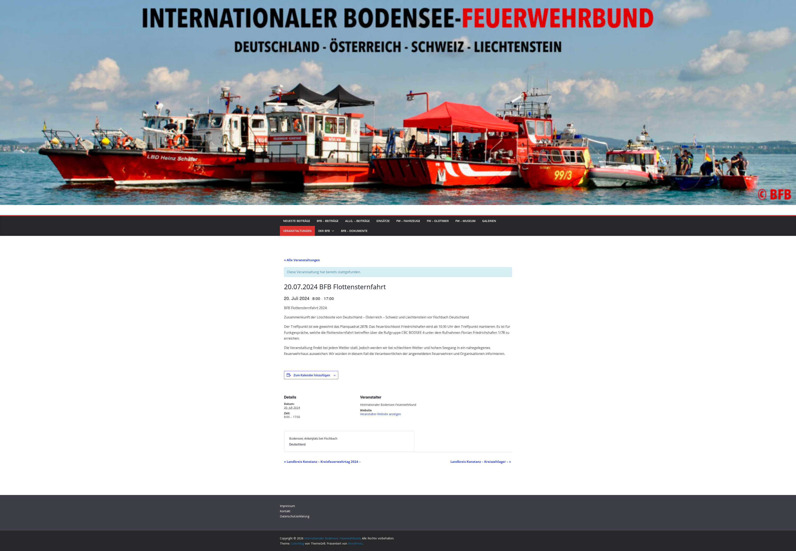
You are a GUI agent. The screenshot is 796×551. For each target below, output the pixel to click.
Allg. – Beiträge (357, 221)
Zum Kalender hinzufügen (312, 375)
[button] (332, 231)
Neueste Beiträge (296, 221)
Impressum (287, 506)
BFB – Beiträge (328, 221)
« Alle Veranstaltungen (302, 260)
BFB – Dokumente (354, 231)
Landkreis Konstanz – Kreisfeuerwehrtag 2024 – (322, 462)
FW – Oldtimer (438, 221)
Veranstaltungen (297, 231)
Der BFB (324, 231)
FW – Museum (465, 221)
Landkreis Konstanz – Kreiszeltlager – (480, 462)
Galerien (489, 221)
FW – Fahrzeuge (408, 221)
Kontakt (285, 511)
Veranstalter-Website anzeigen (380, 414)
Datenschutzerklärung (294, 516)
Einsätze (383, 221)
